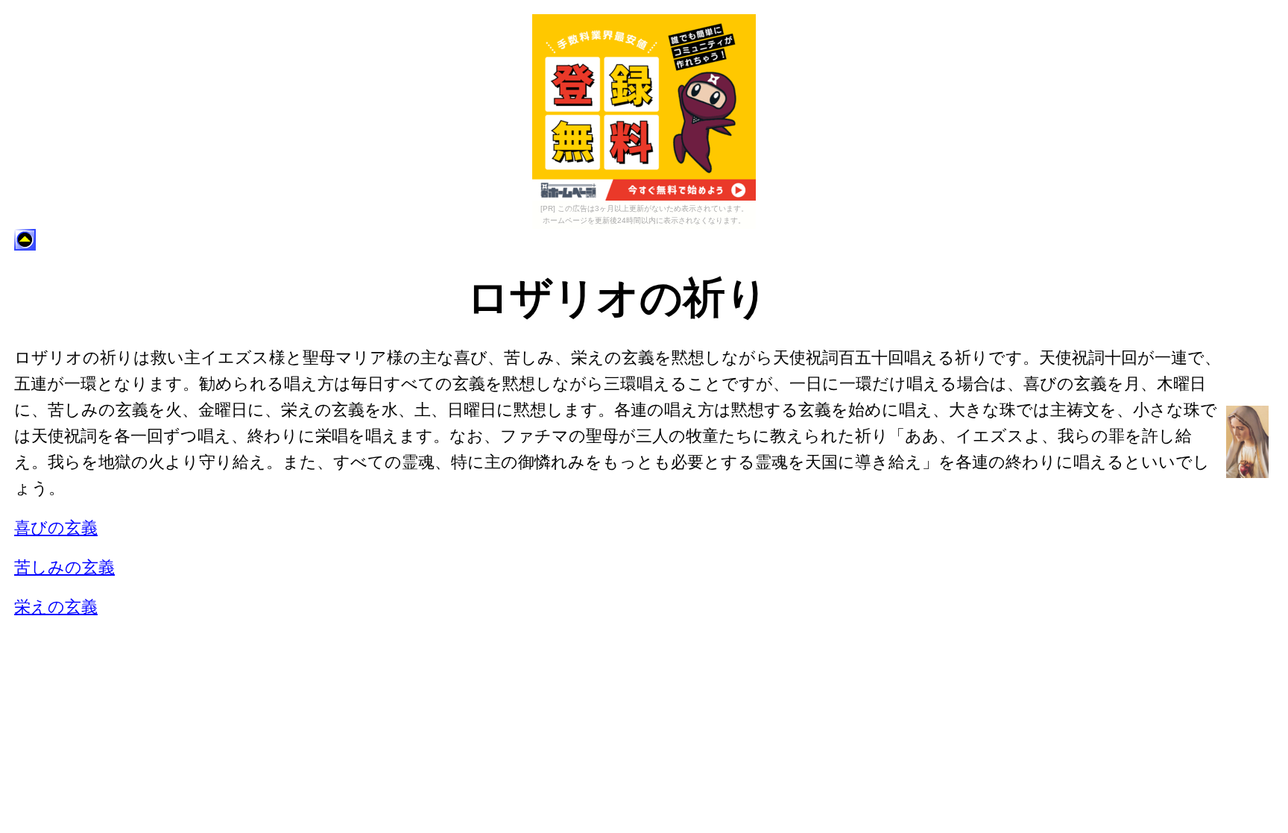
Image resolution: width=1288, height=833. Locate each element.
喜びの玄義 (56, 527)
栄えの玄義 (56, 606)
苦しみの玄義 (64, 567)
